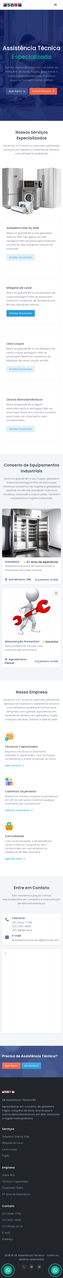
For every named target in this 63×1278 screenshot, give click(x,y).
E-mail (6, 1232)
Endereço (7, 1239)
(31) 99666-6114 (12, 1226)
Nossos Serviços (41, 91)
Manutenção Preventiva (22, 642)
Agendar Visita (14, 858)
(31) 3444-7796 (11, 1213)
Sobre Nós (8, 1175)
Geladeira (12, 562)
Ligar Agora (15, 91)
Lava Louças (9, 1149)
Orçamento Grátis (12, 1187)
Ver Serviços (31, 1065)
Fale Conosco (13, 765)
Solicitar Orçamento (20, 257)
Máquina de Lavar (12, 1142)
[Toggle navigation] (55, 5)
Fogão (5, 1155)
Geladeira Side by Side (15, 1136)
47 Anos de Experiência (16, 1194)
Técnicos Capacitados (15, 1181)
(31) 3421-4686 (11, 1220)
